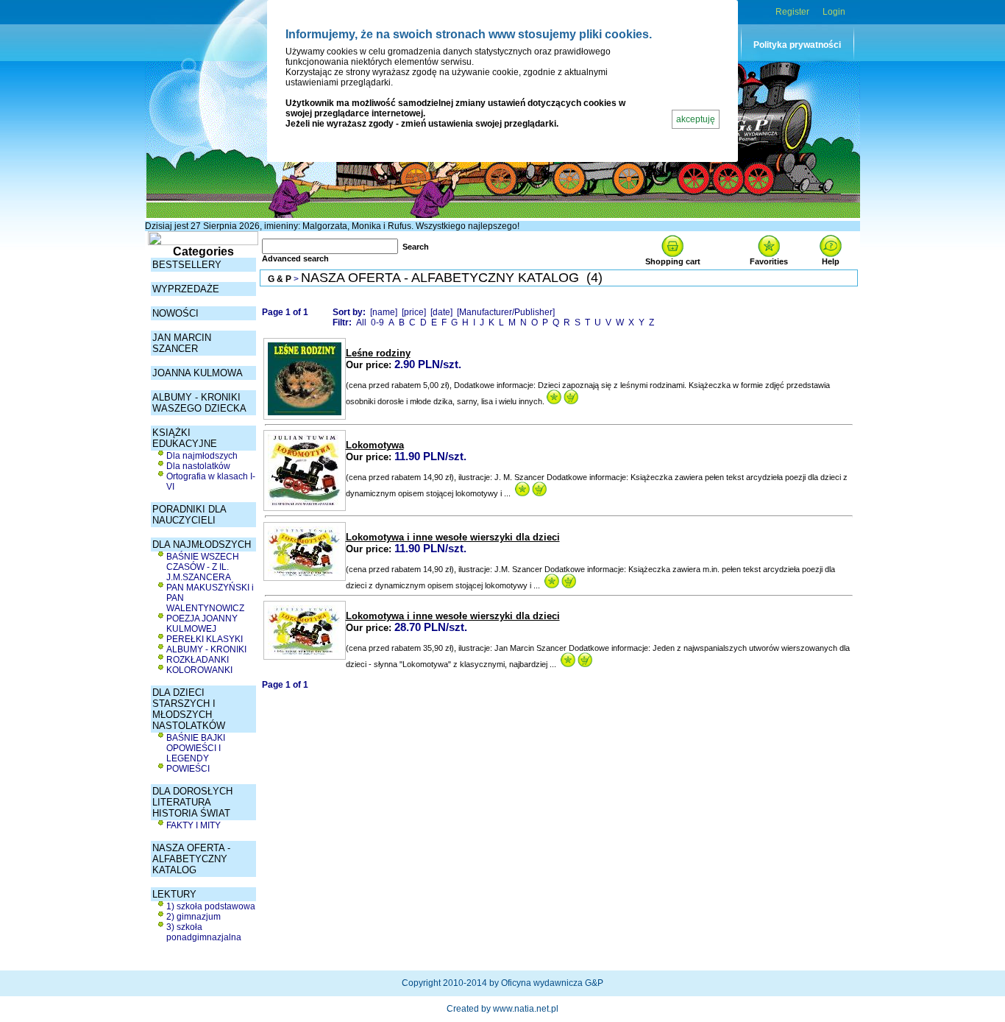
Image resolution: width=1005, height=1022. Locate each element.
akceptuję (695, 119)
